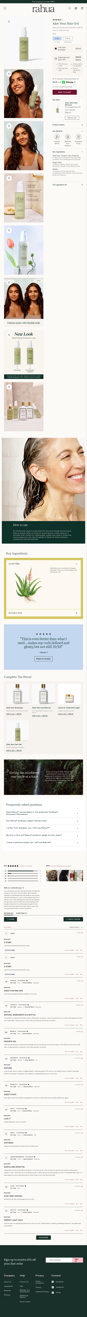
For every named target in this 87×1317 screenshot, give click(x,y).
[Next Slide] (81, 875)
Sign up (76, 1260)
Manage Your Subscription (25, 1291)
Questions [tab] (21, 913)
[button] (5, 8)
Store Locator (25, 1302)
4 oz (57, 39)
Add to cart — (14, 714)
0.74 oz (68, 39)
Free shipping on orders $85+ (43, 1)
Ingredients (8, 1286)
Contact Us (24, 1282)
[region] (64, 875)
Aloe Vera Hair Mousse (71, 104)
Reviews (7, 1295)
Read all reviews (43, 659)
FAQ (21, 1286)
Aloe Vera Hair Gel (14, 744)
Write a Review (75, 919)
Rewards (7, 1290)
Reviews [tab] (8, 913)
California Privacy (42, 1292)
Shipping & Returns (24, 1296)
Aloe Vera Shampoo (14, 708)
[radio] (68, 48)
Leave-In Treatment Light (69, 708)
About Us (7, 1282)
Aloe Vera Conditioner (41, 708)
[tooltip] (23, 888)
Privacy (38, 1287)
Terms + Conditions (40, 1282)
